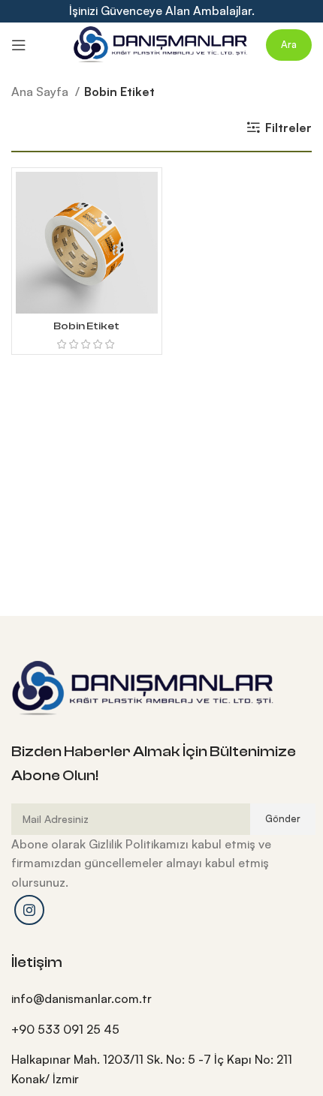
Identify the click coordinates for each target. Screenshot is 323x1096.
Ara (289, 44)
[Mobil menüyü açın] (19, 45)
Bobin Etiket (86, 326)
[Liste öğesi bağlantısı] (161, 999)
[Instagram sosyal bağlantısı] (29, 910)
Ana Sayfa (41, 91)
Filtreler (288, 127)
